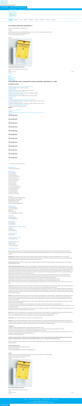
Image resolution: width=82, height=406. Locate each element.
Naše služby (42, 19)
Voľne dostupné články (12, 77)
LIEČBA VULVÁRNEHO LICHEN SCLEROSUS (15, 102)
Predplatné (10, 73)
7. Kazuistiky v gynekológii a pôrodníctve (25, 9)
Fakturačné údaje (55, 399)
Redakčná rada (10, 78)
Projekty (36, 19)
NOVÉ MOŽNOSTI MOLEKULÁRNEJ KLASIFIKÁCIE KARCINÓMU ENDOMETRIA (20, 86)
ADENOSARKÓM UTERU (12, 89)
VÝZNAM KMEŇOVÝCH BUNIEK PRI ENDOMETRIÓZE (16, 94)
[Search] (73, 19)
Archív (9, 76)
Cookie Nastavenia (5, 404)
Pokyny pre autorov (11, 79)
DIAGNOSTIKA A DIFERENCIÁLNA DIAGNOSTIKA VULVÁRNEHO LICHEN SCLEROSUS (21, 99)
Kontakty (48, 19)
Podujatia (16, 19)
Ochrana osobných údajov (46, 399)
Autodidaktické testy (11, 80)
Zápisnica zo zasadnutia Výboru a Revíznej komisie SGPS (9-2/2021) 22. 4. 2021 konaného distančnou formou (26, 112)
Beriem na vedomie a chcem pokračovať (18, 7)
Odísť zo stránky (4, 7)
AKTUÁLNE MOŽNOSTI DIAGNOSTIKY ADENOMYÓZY (16, 91)
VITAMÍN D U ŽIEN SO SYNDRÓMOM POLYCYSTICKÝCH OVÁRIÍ (18, 104)
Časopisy (25, 19)
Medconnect (31, 19)
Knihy (21, 19)
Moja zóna (53, 19)
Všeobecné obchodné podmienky (34, 399)
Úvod (11, 19)
